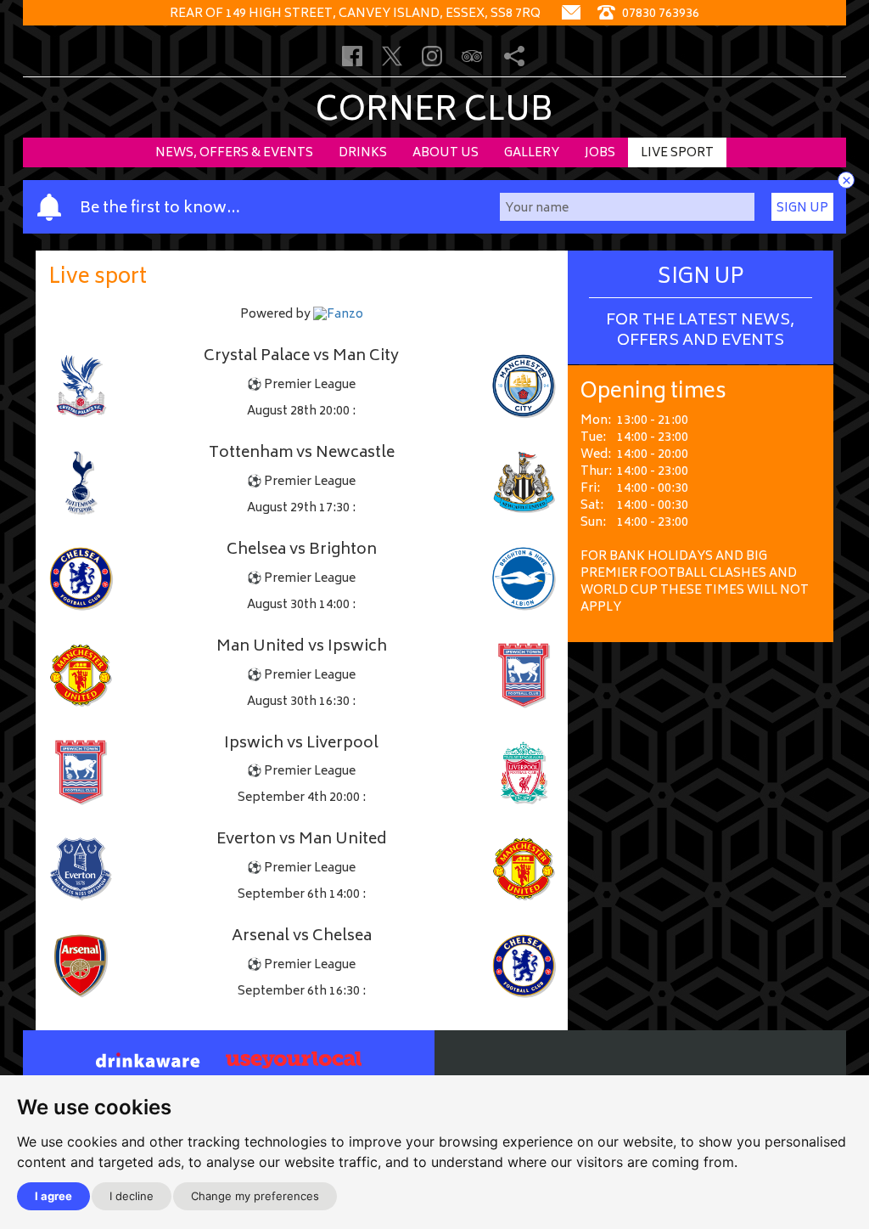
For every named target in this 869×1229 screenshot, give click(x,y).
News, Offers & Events (234, 153)
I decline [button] (131, 1196)
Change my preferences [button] (255, 1196)
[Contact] (571, 14)
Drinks (363, 153)
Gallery (531, 153)
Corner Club (434, 112)
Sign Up (802, 208)
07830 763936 (659, 14)
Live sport (677, 153)
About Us (445, 153)
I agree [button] (53, 1196)
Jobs (600, 153)
